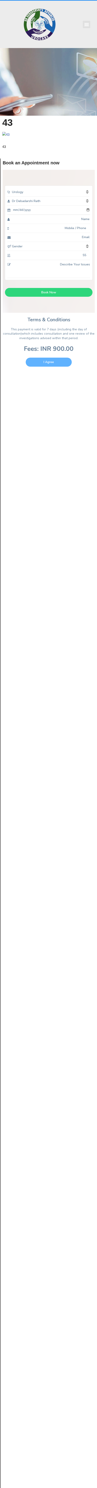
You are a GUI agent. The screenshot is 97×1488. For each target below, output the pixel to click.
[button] (86, 24)
